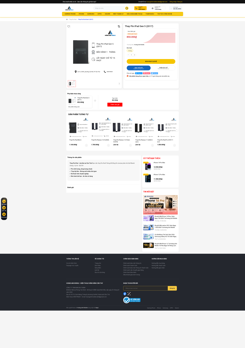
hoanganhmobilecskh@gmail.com (157, 1)
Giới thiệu (98, 265)
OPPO (100, 14)
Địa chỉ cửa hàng (100, 272)
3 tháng (130, 50)
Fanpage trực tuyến (72, 265)
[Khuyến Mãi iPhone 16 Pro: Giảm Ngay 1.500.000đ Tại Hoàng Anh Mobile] (160, 205)
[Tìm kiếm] (126, 8)
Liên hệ (97, 270)
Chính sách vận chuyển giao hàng (133, 270)
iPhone (81, 14)
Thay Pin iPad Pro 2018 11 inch (165, 141)
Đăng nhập (173, 1)
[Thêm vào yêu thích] (68, 26)
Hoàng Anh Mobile (82, 307)
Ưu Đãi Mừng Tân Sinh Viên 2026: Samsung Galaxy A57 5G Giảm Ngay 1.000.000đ (165, 235)
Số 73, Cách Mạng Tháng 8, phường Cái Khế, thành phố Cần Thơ (90, 294)
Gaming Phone (70, 14)
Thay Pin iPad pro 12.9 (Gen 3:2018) (121, 141)
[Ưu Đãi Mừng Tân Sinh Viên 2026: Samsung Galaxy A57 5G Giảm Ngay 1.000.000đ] (148, 238)
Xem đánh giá (131, 31)
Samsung (90, 14)
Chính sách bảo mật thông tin (132, 263)
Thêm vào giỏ (163, 68)
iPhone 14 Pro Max (159, 162)
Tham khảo (150, 14)
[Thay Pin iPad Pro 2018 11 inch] (166, 127)
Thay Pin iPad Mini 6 (75, 140)
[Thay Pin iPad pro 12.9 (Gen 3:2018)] (122, 127)
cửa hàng (158, 9)
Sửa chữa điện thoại (134, 14)
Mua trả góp (138, 68)
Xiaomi (107, 14)
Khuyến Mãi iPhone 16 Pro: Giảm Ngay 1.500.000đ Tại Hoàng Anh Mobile (160, 212)
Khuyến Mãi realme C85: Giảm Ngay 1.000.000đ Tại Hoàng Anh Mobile (165, 226)
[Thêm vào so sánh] (119, 26)
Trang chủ (98, 263)
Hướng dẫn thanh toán (158, 265)
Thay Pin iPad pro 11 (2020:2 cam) (144, 141)
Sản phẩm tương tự (78, 114)
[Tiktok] (129, 293)
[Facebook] (124, 293)
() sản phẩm (177, 8)
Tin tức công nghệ (164, 14)
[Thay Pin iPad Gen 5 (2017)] (72, 101)
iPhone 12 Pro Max (159, 174)
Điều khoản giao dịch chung (131, 274)
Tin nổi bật (148, 192)
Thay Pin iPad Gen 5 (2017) (83, 98)
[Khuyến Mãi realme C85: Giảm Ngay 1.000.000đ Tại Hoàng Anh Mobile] (148, 229)
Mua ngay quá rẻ (151, 61)
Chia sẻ (140, 73)
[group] (94, 52)
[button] (176, 129)
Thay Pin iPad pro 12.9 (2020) (100, 140)
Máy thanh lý (118, 14)
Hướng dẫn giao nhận (158, 268)
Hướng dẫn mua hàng (158, 263)
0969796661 (141, 9)
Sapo (97, 307)
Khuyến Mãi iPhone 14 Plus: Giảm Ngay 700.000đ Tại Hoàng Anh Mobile (166, 217)
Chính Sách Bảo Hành (129, 272)
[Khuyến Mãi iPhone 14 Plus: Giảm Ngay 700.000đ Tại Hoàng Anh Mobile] (148, 219)
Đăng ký (179, 1)
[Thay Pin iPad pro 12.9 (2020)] (100, 127)
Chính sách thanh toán (130, 265)
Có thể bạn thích (151, 158)
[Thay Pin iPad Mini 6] (78, 127)
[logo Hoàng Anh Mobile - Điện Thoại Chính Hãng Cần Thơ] (69, 8)
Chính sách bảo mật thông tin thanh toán (135, 268)
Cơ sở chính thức (71, 263)
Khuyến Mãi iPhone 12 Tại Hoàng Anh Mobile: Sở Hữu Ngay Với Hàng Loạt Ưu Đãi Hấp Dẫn (166, 245)
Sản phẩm (98, 268)
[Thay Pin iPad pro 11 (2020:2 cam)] (144, 127)
